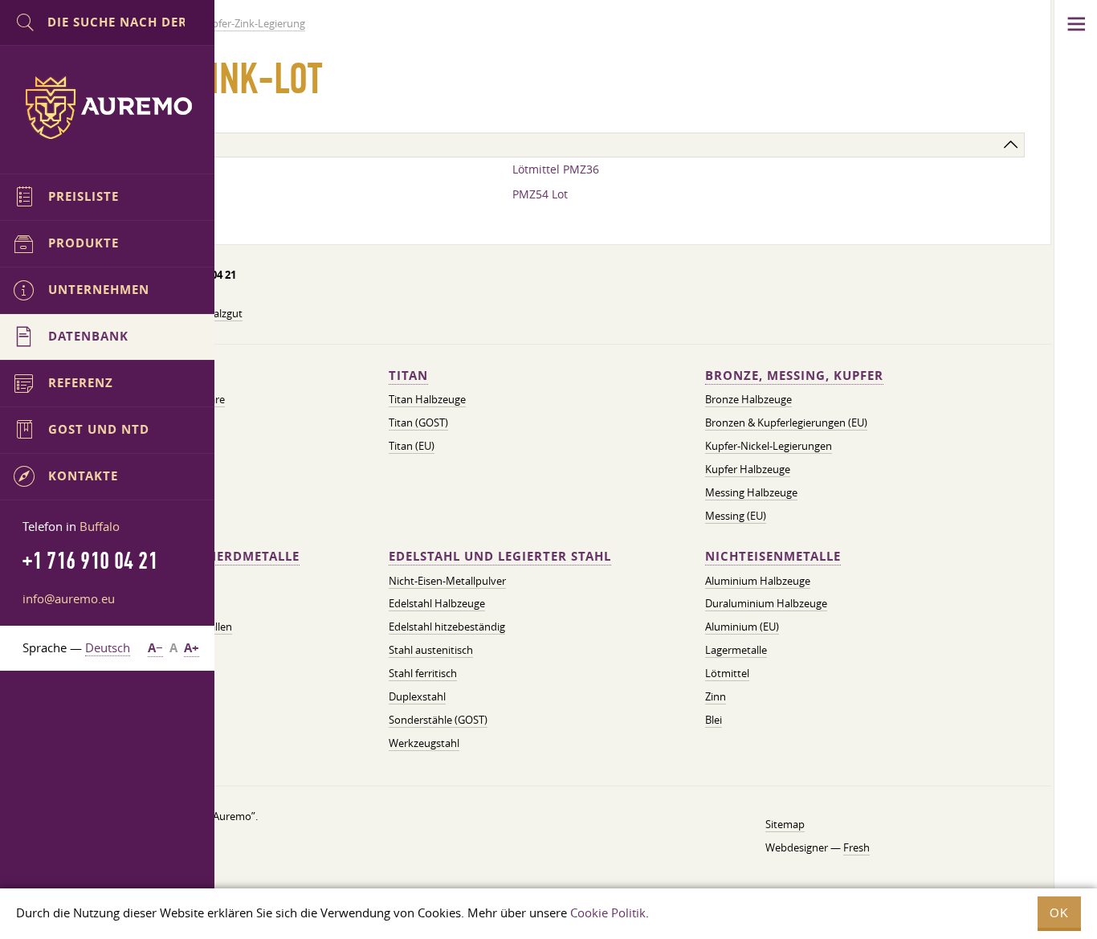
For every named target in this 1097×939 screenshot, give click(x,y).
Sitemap (785, 824)
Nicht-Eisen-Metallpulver (447, 581)
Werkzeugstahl (424, 743)
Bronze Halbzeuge (748, 399)
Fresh (856, 847)
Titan (408, 375)
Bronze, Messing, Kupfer (794, 375)
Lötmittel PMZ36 (555, 169)
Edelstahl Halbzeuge (437, 603)
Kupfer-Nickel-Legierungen (768, 446)
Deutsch (107, 647)
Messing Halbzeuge (751, 492)
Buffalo (100, 526)
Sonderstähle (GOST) (438, 719)
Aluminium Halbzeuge (757, 581)
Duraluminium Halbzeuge (766, 603)
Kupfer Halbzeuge (747, 469)
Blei (713, 719)
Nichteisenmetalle (773, 556)
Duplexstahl (417, 696)
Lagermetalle (736, 650)
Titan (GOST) (418, 422)
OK (1059, 913)
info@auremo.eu (68, 598)
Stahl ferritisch (423, 673)
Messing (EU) (735, 515)
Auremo (107, 108)
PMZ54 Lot (540, 194)
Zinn (715, 696)
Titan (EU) (411, 446)
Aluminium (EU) (742, 626)
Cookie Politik (608, 912)
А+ (191, 647)
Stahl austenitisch (431, 650)
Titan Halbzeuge (427, 399)
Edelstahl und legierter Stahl (500, 556)
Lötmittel (727, 673)
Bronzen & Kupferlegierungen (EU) (786, 422)
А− (155, 647)
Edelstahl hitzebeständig (447, 626)
